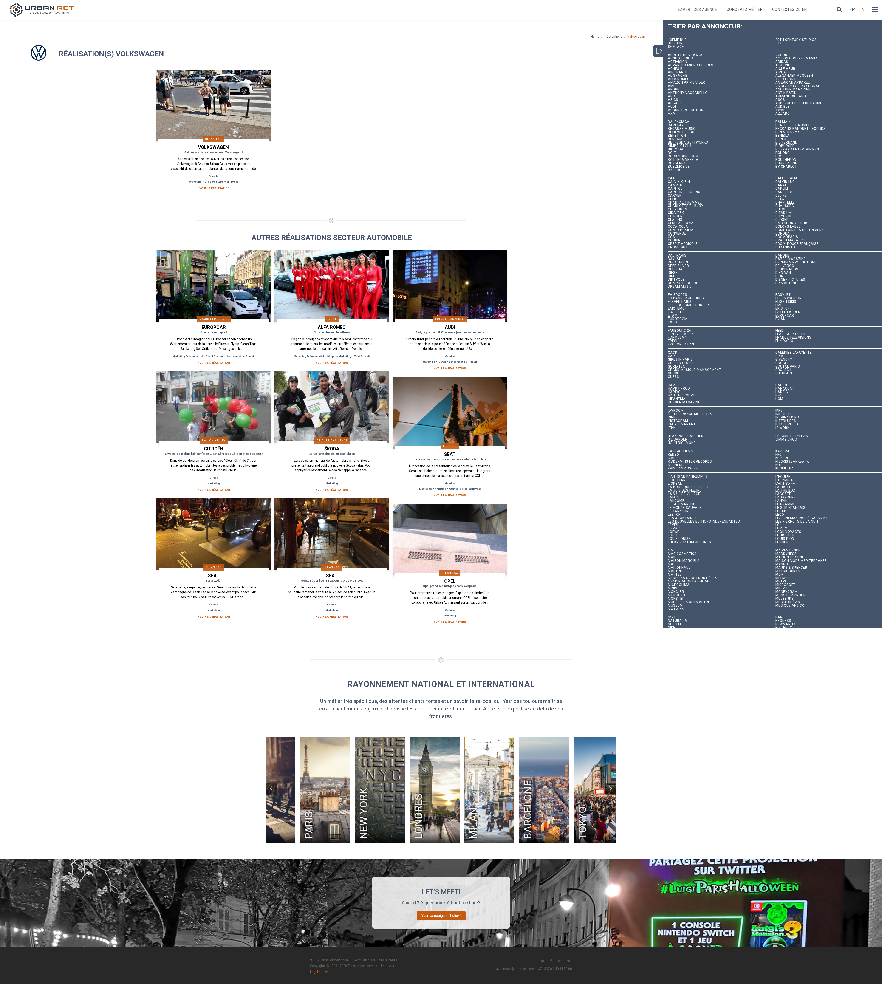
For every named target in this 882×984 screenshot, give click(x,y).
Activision (677, 62)
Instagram (678, 421)
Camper (675, 185)
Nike (671, 627)
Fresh (673, 341)
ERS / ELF (676, 312)
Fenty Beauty (680, 334)
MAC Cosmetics (682, 554)
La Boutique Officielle (689, 487)
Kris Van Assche (683, 468)
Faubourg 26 (679, 330)
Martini (675, 571)
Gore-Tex (676, 366)
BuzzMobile (679, 166)
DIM (671, 276)
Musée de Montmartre (689, 602)
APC (671, 96)
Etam (673, 315)
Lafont (674, 497)
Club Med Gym (680, 223)
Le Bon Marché (681, 504)
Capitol (675, 188)
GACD (672, 352)
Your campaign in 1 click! (441, 915)
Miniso (674, 588)
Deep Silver (678, 266)
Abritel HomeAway (685, 55)
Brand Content (215, 356)
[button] (271, 789)
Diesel (673, 272)
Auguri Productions (687, 110)
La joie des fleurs (685, 490)
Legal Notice (319, 972)
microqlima (679, 585)
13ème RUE (677, 40)
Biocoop (675, 149)
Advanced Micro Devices (690, 65)
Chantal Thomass (685, 202)
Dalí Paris (677, 255)
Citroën (675, 216)
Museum (675, 605)
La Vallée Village (684, 494)
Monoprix (677, 595)
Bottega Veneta (683, 159)
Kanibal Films (680, 451)
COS (671, 237)
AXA (671, 113)
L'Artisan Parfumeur (687, 476)
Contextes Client (790, 9)
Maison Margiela (684, 561)
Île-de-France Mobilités (690, 414)
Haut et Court (681, 395)
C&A (671, 178)
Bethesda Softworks (688, 142)
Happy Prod (679, 388)
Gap (671, 356)
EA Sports (677, 295)
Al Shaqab (678, 75)
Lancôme (676, 501)
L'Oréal (675, 483)
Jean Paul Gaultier (686, 436)
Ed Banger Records (686, 298)
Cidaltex (676, 213)
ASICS (673, 100)
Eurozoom (677, 319)
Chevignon (677, 209)
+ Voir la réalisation (213, 188)
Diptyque (676, 279)
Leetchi (675, 514)
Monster (676, 598)
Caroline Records (685, 192)
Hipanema (677, 399)
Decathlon (678, 262)
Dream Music (680, 286)
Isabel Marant (682, 424)
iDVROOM (676, 410)
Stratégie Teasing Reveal (465, 488)
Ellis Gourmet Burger (688, 305)
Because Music (681, 128)
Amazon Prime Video (687, 82)
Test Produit (362, 356)
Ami (671, 86)
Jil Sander (677, 439)
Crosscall (678, 247)
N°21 (672, 617)
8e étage (676, 46)
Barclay (676, 125)
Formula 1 (677, 337)
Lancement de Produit (241, 356)
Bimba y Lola (680, 146)
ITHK (672, 428)
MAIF (672, 557)
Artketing (440, 488)
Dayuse (674, 259)
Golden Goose (681, 363)
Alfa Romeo (679, 79)
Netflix (674, 624)
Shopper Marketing (339, 356)
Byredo (675, 170)
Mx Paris (676, 609)
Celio (673, 199)
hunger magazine (684, 402)
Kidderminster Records (690, 461)
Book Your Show (683, 156)
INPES (673, 417)
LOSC (672, 535)
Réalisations (613, 36)
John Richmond (682, 443)
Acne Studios (680, 58)
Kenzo (673, 454)
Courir (674, 240)
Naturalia (677, 620)
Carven (675, 195)
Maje (673, 564)
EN (862, 9)
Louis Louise (679, 538)
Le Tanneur (678, 511)
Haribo (674, 392)
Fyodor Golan (681, 344)
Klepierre (677, 465)
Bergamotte (680, 139)
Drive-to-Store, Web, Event (221, 181)
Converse (677, 233)
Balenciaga (679, 122)
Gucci (673, 373)
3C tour (675, 43)
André (673, 89)
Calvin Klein (679, 182)
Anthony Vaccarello (688, 93)
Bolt (672, 153)
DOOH (442, 361)
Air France (678, 72)
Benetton (677, 135)
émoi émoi (677, 308)
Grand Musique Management (694, 370)
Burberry (677, 163)
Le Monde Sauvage (685, 507)
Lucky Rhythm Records (689, 542)
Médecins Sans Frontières (692, 578)
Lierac (674, 528)
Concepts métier (745, 9)
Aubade (675, 103)
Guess (673, 377)
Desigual (676, 269)
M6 (670, 550)
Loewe (673, 532)
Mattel (675, 574)
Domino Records (683, 283)
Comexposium (680, 230)
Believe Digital (681, 132)
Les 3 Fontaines (682, 518)
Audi (672, 106)
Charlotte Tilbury (686, 206)
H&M (672, 385)
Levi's (673, 525)
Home (595, 36)
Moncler (676, 592)
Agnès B (675, 69)
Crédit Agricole (683, 244)
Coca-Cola (678, 226)
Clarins (675, 219)
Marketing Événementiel (187, 356)
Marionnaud (679, 567)
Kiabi (672, 458)
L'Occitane (678, 480)
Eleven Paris (680, 301)
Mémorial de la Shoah (689, 581)
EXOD (672, 322)
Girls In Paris (680, 359)
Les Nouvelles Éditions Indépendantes (704, 521)
